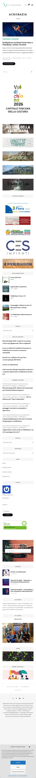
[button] (29, 747)
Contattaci (18, 690)
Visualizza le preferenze (18, 772)
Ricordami (6, 511)
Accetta (18, 763)
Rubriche (15, 39)
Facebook (13, 698)
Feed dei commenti (7, 472)
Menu (32, 5)
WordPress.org (6, 476)
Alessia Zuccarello (7, 58)
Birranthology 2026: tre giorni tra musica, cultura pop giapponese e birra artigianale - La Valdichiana (15, 385)
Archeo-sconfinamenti (10, 364)
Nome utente (6, 498)
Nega (18, 767)
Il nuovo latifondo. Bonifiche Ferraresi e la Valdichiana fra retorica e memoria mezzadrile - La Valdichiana (16, 416)
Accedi (4, 463)
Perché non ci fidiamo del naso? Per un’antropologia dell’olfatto (14, 359)
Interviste (7, 39)
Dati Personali (25, 687)
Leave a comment (7, 60)
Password (5, 505)
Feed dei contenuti (7, 467)
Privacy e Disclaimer (12, 775)
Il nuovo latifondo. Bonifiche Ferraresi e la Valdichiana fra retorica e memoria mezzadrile (17, 350)
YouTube (19, 698)
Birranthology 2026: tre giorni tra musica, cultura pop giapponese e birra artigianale (17, 342)
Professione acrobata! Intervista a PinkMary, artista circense (18, 43)
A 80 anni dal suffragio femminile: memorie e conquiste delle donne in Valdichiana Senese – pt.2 (18, 372)
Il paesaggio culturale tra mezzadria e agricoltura (15, 408)
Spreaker (23, 698)
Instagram (16, 698)
